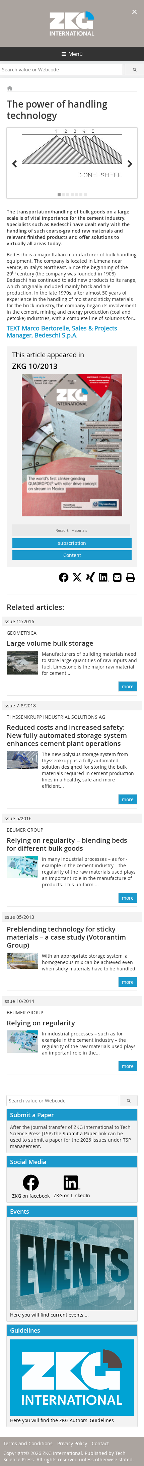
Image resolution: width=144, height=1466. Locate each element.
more (128, 686)
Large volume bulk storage (50, 643)
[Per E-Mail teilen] (117, 577)
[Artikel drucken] (130, 577)
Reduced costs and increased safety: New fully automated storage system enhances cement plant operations (67, 735)
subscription (72, 543)
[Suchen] (134, 69)
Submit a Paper (80, 1133)
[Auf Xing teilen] (90, 580)
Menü (75, 54)
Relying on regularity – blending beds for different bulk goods (67, 844)
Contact (100, 1443)
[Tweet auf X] (77, 580)
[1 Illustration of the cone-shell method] (72, 153)
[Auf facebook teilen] (63, 580)
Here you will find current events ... (49, 1315)
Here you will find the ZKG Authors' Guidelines (62, 1420)
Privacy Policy (72, 1443)
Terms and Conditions (28, 1443)
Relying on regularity (41, 1022)
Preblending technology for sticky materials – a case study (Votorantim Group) (66, 937)
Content (72, 555)
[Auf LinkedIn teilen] (104, 580)
